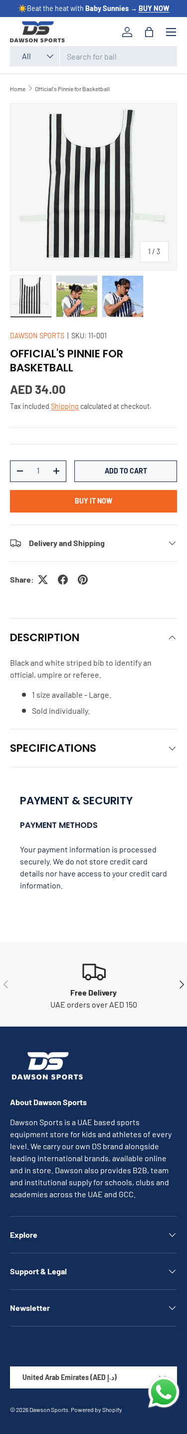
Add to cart (126, 470)
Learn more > (132, 8)
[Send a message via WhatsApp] (164, 1392)
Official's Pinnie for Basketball (72, 88)
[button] (149, 32)
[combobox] (93, 56)
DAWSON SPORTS (37, 335)
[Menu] (171, 32)
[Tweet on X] (43, 580)
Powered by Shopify (96, 1409)
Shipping (65, 406)
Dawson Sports (48, 1409)
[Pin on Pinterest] (83, 580)
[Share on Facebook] (63, 580)
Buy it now (93, 501)
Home (17, 88)
